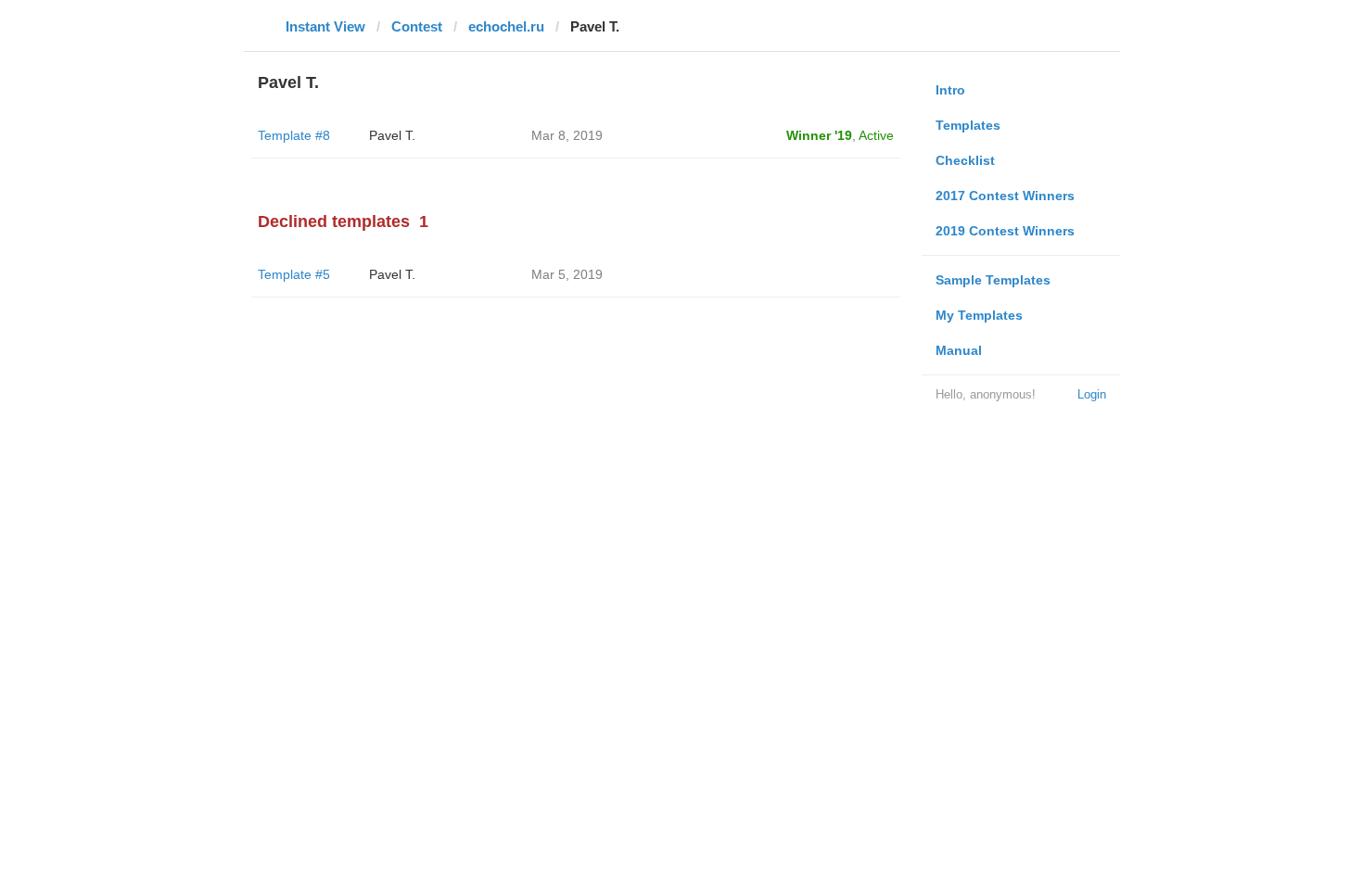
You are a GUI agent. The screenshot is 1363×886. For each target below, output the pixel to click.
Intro (950, 89)
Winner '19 (819, 135)
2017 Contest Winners (1005, 195)
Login (1091, 394)
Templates (968, 125)
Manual (959, 350)
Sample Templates (993, 279)
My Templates (979, 315)
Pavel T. (392, 135)
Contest (416, 26)
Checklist (965, 160)
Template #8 (294, 135)
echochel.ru (506, 26)
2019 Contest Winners (1005, 230)
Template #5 (294, 274)
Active (876, 135)
